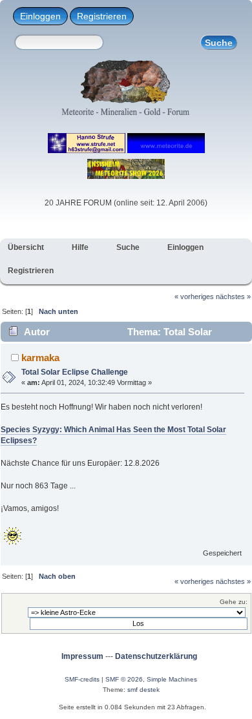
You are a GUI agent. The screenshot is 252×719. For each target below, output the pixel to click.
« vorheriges (194, 296)
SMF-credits (82, 679)
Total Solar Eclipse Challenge (74, 372)
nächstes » (233, 296)
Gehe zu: (233, 601)
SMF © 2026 (124, 679)
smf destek (143, 689)
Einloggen (40, 16)
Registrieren (102, 16)
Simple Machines (172, 679)
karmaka (40, 357)
